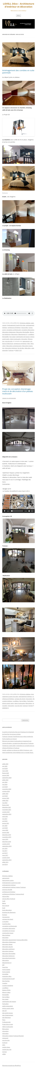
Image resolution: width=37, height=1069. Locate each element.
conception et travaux (8, 931)
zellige (4, 1054)
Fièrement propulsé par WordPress (11, 1065)
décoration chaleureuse (9, 332)
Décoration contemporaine (14, 346)
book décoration (7, 910)
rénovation (24, 339)
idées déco (28, 348)
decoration (29, 699)
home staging (6, 972)
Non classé (12, 337)
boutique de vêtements (9, 912)
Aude (3, 901)
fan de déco (21, 348)
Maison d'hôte (6, 990)
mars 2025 (5, 771)
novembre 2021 (6, 809)
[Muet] (29, 511)
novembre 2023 (6, 789)
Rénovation (29, 703)
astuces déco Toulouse (8, 899)
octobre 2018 (6, 844)
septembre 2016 (6, 860)
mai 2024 (4, 784)
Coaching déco (6, 924)
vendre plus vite (6, 1049)
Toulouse (10, 350)
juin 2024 (4, 782)
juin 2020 (4, 825)
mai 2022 (4, 803)
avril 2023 (5, 796)
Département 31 (22, 334)
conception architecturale (13, 330)
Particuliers (30, 701)
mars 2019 (5, 839)
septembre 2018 (6, 846)
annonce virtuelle (7, 889)
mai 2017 (4, 851)
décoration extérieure (8, 949)
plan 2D (4, 1011)
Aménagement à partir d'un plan (16, 325)
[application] (18, 504)
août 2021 (5, 816)
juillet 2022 (5, 800)
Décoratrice (14, 334)
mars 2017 (5, 855)
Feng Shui (5, 967)
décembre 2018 (6, 841)
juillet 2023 (5, 793)
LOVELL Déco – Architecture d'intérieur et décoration (18, 5)
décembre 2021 (6, 807)
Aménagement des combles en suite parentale (18, 71)
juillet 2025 (5, 764)
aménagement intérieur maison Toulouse (14, 887)
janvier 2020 (5, 832)
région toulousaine (15, 339)
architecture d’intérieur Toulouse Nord (13, 894)
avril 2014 (5, 864)
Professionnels (6, 1022)
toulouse (25, 706)
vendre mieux (6, 1047)
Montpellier (5, 337)
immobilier (5, 974)
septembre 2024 (6, 777)
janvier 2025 (5, 775)
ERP (3, 965)
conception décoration (27, 330)
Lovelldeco (31, 334)
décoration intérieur (8, 951)
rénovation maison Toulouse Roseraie (13, 1036)
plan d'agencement (7, 1015)
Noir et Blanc (23, 701)
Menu (18, 15)
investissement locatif (8, 979)
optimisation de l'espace (23, 337)
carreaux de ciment (20, 699)
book (3, 908)
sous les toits (8, 341)
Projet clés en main (7, 1024)
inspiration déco (6, 976)
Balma (4, 903)
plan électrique (6, 1017)
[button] (18, 504)
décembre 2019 (6, 835)
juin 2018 (4, 848)
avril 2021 (5, 821)
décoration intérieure (11, 348)
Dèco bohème (6, 935)
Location (4, 983)
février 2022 (5, 805)
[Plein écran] (32, 511)
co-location (5, 921)
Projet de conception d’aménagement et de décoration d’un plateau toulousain (17, 391)
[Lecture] (5, 511)
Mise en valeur (6, 992)
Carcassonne (5, 917)
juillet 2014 (5, 862)
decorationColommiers (8, 958)
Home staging (6, 969)
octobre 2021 (6, 812)
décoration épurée (7, 947)
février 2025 (5, 773)
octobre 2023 (6, 791)
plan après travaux (7, 1013)
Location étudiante (7, 985)
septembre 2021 (6, 814)
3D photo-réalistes (25, 323)
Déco (28, 343)
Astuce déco (24, 327)
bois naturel (5, 905)
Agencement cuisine (8, 880)
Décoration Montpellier (22, 332)
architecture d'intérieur (14, 327)
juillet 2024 (5, 780)
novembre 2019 (6, 837)
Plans (3, 1020)
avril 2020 (5, 828)
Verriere (30, 706)
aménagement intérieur (25, 696)
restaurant (5, 1038)
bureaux (4, 915)
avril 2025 (5, 768)
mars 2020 (5, 830)
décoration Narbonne (8, 956)
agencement (26, 341)
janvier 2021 (5, 823)
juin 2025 (4, 766)
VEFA (3, 1045)
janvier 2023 (5, 798)
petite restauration (7, 1006)
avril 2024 (5, 787)
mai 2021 (4, 819)
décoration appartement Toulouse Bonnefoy (15, 940)
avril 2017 (5, 853)
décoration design (7, 944)
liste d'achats (6, 981)
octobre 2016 (6, 857)
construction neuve (7, 933)
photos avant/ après (8, 703)
